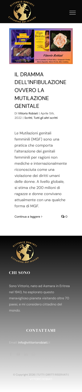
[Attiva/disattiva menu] (73, 13)
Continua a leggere (27, 216)
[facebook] (10, 354)
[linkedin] (26, 354)
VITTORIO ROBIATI (41, 379)
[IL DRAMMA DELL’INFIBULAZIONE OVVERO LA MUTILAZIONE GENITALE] (41, 46)
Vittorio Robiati (28, 113)
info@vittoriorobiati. (33, 342)
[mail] (33, 354)
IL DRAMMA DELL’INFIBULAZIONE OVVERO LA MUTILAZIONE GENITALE (40, 90)
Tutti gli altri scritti (46, 118)
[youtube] (18, 354)
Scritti (28, 118)
